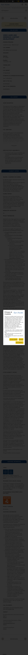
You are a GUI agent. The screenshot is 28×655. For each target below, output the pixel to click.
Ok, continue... (19, 342)
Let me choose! (13, 339)
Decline (21, 339)
